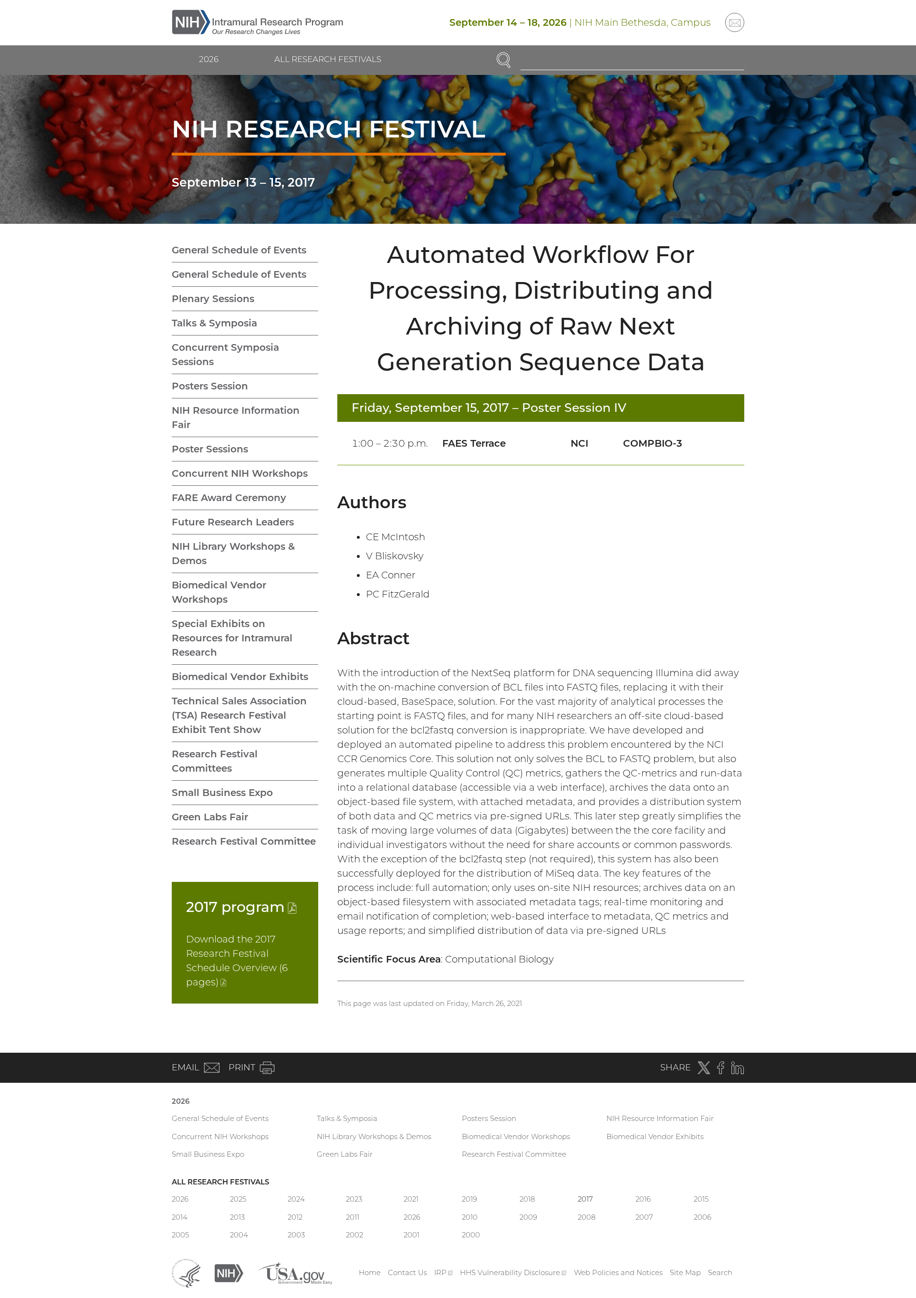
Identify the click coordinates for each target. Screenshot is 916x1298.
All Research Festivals (327, 59)
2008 (586, 1217)
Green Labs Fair (210, 817)
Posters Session (210, 386)
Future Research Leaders (233, 522)
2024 (296, 1199)
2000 (471, 1234)
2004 (239, 1234)
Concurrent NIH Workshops (240, 473)
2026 (209, 59)
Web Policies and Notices (618, 1272)
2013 (237, 1217)
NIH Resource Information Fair (236, 417)
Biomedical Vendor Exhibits (240, 676)
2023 (354, 1199)
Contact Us (407, 1272)
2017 (241, 907)
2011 (352, 1217)
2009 (528, 1217)
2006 (702, 1217)
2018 (527, 1199)
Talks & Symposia (214, 323)
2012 (295, 1217)
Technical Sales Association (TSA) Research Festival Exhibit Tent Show (239, 715)
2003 (296, 1234)
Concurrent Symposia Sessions (225, 354)
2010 (470, 1217)
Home (370, 1272)
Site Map (685, 1272)
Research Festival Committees (215, 761)
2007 (644, 1217)
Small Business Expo (222, 792)
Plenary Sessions (213, 298)
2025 (238, 1199)
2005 (180, 1234)
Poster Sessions (210, 449)
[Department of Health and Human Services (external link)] (186, 1272)
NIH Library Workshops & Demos (233, 553)
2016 (643, 1199)
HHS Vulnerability (513, 1272)
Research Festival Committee (244, 841)
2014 (179, 1217)
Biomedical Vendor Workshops (219, 592)
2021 (411, 1199)
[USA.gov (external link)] (295, 1272)
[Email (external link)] (734, 22)
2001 (411, 1234)
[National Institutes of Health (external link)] (229, 1272)
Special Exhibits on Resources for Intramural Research (232, 638)
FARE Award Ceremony (229, 497)
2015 (701, 1199)
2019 (469, 1199)
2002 (354, 1234)
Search (720, 1272)
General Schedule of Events (239, 250)
